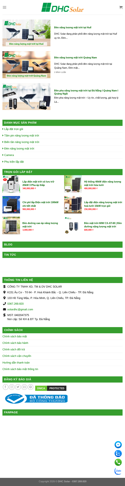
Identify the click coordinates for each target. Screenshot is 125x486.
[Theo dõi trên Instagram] (12, 387)
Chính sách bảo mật (14, 336)
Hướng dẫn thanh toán (16, 362)
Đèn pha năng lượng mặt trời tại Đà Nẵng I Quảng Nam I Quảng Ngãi (86, 92)
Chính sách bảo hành (15, 342)
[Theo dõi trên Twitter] (18, 387)
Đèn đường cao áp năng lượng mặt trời (40, 225)
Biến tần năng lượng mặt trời (21, 142)
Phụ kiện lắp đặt (13, 161)
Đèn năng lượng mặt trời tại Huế (72, 27)
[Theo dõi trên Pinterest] (30, 387)
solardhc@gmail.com (20, 309)
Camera (8, 155)
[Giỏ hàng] (121, 7)
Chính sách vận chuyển (16, 356)
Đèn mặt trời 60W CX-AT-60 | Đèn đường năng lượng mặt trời (103, 225)
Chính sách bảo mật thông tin (20, 369)
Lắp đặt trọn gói (13, 129)
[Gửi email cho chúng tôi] (24, 387)
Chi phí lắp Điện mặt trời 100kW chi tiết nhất (40, 204)
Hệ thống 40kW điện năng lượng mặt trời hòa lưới (102, 183)
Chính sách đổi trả (13, 349)
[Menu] (4, 7)
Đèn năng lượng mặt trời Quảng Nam (75, 57)
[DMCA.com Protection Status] (51, 388)
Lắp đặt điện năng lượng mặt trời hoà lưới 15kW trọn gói (103, 204)
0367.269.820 (15, 303)
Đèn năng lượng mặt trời (18, 148)
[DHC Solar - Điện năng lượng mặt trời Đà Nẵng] (62, 7)
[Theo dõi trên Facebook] (5, 387)
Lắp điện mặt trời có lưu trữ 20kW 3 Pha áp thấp (38, 183)
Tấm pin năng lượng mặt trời (21, 135)
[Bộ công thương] (35, 398)
